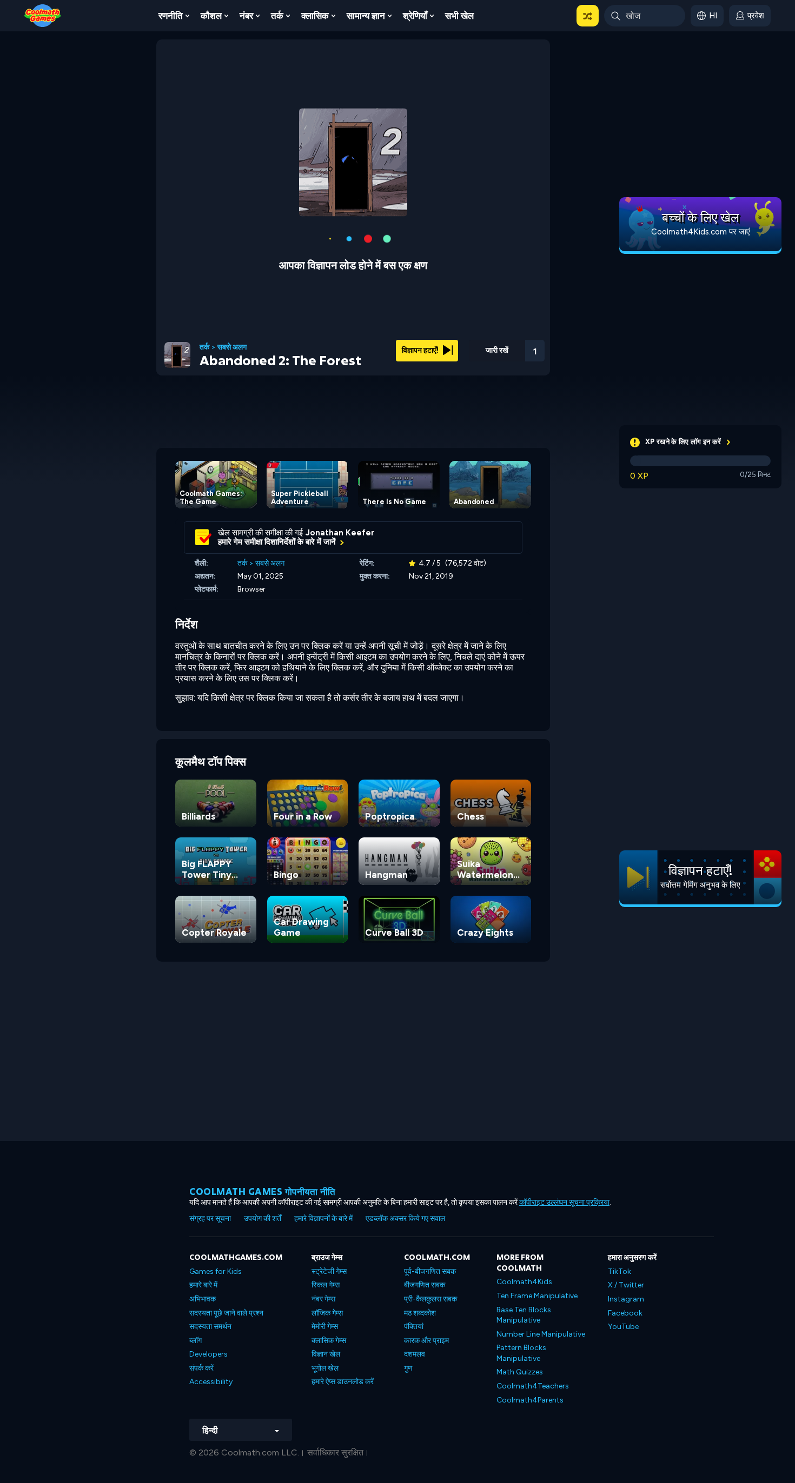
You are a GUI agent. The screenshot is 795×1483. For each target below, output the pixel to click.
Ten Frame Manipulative (537, 1295)
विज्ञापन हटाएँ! (421, 350)
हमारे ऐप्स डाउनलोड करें (343, 1381)
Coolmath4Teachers (532, 1386)
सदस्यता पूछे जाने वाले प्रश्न (226, 1313)
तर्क (277, 15)
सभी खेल (459, 15)
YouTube (623, 1326)
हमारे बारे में (203, 1285)
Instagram (626, 1299)
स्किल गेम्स (326, 1285)
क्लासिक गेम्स (329, 1340)
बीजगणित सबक (424, 1285)
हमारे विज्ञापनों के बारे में (323, 1218)
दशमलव (414, 1354)
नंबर (246, 15)
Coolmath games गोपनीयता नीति (262, 1191)
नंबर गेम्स (323, 1299)
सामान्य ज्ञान (366, 15)
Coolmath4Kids (524, 1281)
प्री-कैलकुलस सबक (430, 1299)
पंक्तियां (413, 1326)
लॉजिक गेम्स (327, 1313)
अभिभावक (202, 1299)
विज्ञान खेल (326, 1354)
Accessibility (211, 1381)
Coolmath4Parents (530, 1400)
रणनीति (170, 15)
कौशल (211, 15)
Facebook (625, 1313)
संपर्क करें (201, 1368)
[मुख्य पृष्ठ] (42, 15)
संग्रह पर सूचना (210, 1218)
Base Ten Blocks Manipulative (523, 1315)
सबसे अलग (232, 347)
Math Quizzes (519, 1372)
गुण (408, 1368)
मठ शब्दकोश (420, 1313)
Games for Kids (215, 1271)
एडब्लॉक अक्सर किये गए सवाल (405, 1218)
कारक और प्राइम (426, 1340)
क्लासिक (315, 15)
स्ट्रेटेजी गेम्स (329, 1271)
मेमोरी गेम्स (325, 1326)
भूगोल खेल (325, 1368)
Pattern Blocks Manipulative (521, 1353)
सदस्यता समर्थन (210, 1326)
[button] (588, 15)
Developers (208, 1354)
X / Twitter (626, 1285)
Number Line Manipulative (540, 1334)
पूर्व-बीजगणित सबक (430, 1271)
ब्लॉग (195, 1340)
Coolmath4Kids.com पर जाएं (700, 232)
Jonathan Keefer (340, 533)
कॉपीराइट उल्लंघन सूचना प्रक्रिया (564, 1202)
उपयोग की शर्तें (262, 1218)
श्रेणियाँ (415, 15)
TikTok (619, 1271)
